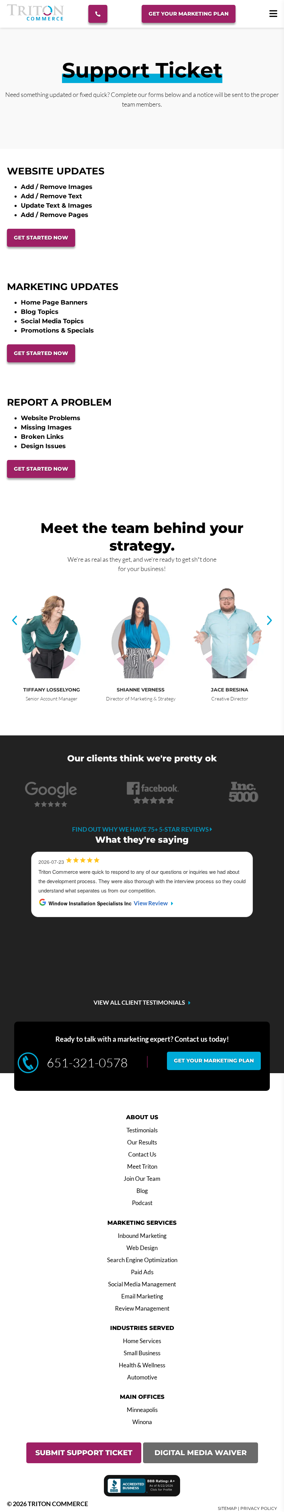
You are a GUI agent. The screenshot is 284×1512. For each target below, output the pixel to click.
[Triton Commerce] (35, 18)
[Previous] (14, 620)
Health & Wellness (142, 1365)
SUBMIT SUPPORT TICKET (83, 1452)
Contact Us (142, 1154)
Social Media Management (142, 1284)
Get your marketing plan (214, 1060)
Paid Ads (142, 1272)
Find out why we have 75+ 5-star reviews (141, 829)
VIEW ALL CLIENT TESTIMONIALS (139, 1002)
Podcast (142, 1202)
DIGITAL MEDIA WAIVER (200, 1452)
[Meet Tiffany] (50, 676)
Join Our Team (142, 1178)
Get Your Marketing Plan (189, 13)
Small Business (142, 1353)
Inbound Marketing (142, 1235)
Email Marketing (142, 1296)
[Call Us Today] (97, 14)
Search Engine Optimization (142, 1260)
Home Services (142, 1341)
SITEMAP (227, 1508)
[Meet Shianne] (139, 676)
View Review (151, 903)
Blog (142, 1190)
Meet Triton (142, 1166)
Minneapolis (142, 1409)
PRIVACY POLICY (258, 1508)
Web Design (142, 1247)
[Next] (269, 620)
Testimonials (142, 1130)
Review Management (142, 1308)
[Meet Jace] (229, 676)
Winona (142, 1422)
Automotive (142, 1377)
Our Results (142, 1142)
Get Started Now (41, 237)
